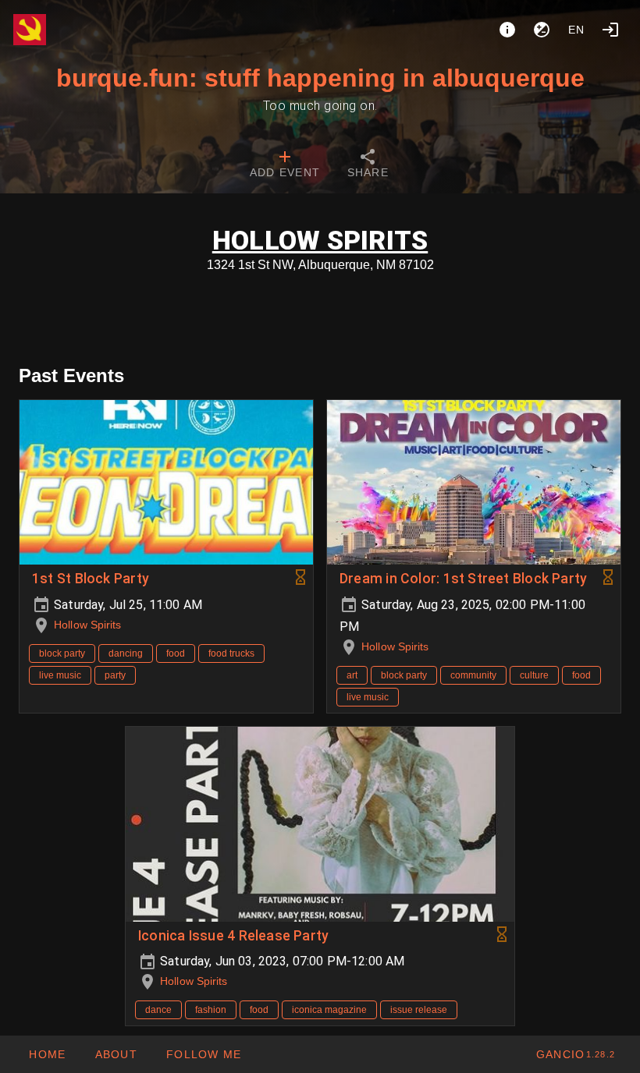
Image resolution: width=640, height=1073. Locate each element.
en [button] (576, 29)
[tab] (284, 165)
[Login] (610, 29)
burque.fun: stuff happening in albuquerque (320, 78)
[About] (507, 29)
